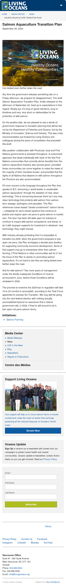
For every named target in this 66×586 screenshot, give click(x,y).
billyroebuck (53, 582)
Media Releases (14, 337)
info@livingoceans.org (19, 574)
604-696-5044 (16, 567)
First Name (9, 483)
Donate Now (33, 430)
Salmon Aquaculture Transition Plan (22, 17)
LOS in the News (15, 345)
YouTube (48, 542)
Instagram (7, 542)
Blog (9, 349)
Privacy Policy (50, 459)
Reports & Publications (18, 356)
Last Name (9, 493)
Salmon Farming (14, 319)
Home (4, 14)
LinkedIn (21, 542)
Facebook (42, 539)
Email (8, 473)
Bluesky (35, 542)
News (31, 14)
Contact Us (26, 539)
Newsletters (12, 352)
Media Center (18, 14)
